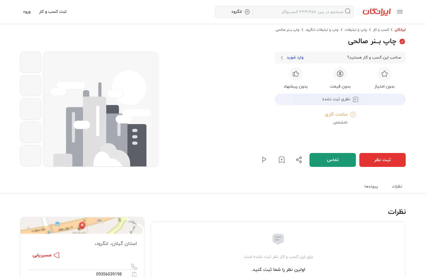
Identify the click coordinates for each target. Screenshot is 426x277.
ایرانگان (400, 30)
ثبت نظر (382, 160)
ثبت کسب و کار (53, 11)
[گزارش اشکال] (264, 160)
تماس (333, 160)
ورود (26, 11)
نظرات (397, 186)
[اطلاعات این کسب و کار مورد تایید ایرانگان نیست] (402, 41)
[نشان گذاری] (282, 160)
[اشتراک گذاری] (299, 160)
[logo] (377, 12)
